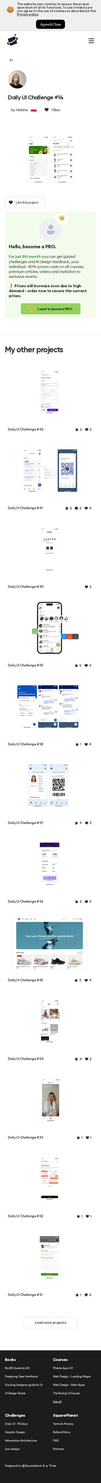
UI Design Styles (15, 1393)
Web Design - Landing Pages (72, 1376)
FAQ (56, 1440)
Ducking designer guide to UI (23, 1385)
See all (57, 1401)
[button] (11, 60)
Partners (58, 1449)
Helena (22, 109)
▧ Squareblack (32, 1465)
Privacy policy (27, 14)
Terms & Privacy (63, 1424)
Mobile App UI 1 (63, 1368)
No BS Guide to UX (17, 1368)
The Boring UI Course (66, 1393)
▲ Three (50, 1465)
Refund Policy (62, 1432)
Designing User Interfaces (21, 1376)
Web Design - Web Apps (69, 1385)
